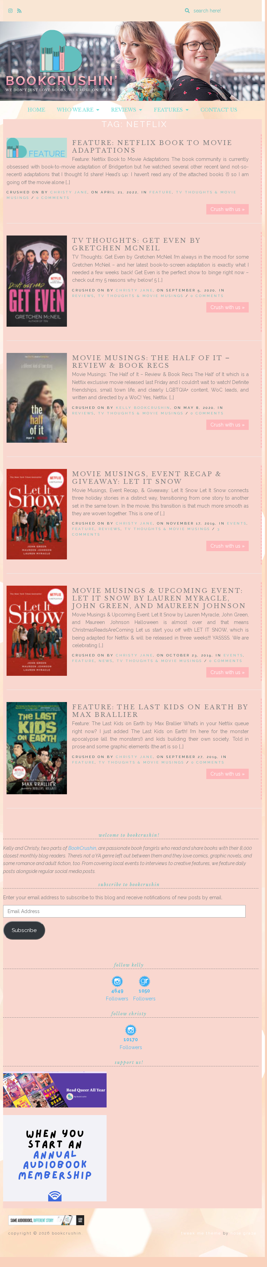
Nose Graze (243, 1233)
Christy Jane (69, 192)
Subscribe (24, 930)
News (106, 661)
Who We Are (76, 110)
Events (237, 523)
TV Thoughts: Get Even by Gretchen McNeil (136, 244)
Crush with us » (227, 209)
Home (36, 110)
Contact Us (218, 110)
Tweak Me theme (201, 1233)
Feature (160, 192)
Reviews (125, 110)
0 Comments (53, 198)
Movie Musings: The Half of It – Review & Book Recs (151, 361)
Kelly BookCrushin (143, 408)
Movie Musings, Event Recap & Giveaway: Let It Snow (147, 478)
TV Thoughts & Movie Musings (141, 296)
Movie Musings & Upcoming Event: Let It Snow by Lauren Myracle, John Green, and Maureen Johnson (159, 598)
